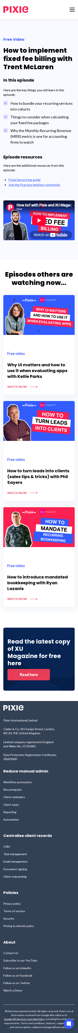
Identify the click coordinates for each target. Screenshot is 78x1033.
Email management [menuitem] (15, 861)
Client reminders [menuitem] (14, 797)
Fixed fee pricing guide (24, 180)
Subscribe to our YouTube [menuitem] (20, 960)
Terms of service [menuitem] (14, 911)
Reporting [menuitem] (9, 812)
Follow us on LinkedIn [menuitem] (17, 968)
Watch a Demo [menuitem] (12, 990)
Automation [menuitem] (11, 819)
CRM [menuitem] (6, 846)
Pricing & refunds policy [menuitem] (18, 926)
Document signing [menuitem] (15, 869)
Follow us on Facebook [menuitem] (17, 975)
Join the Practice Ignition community (34, 185)
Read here (29, 674)
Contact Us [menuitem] (10, 953)
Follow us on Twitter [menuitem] (16, 983)
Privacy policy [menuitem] (12, 903)
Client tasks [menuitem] (11, 804)
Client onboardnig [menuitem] (15, 876)
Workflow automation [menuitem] (17, 782)
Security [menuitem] (8, 918)
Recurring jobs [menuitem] (12, 789)
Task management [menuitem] (15, 854)
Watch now (17, 386)
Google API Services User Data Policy (24, 1019)
